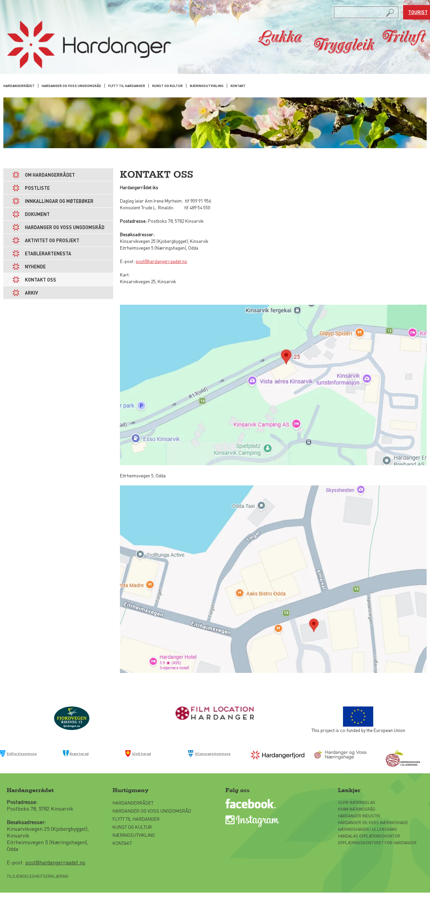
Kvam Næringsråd (357, 809)
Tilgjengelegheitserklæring (38, 876)
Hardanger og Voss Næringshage (373, 822)
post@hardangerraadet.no (161, 261)
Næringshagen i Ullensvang (367, 829)
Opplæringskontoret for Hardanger (377, 842)
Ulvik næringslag (356, 802)
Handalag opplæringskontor (369, 835)
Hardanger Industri (359, 815)
